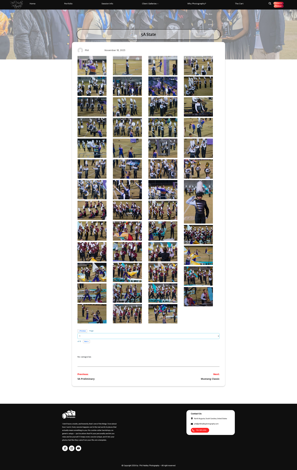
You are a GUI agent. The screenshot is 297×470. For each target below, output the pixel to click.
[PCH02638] (127, 189)
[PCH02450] (92, 65)
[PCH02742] (198, 275)
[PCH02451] (127, 65)
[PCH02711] (162, 251)
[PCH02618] (92, 168)
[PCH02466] (92, 86)
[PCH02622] (127, 168)
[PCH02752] (162, 292)
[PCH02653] (127, 210)
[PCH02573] (92, 148)
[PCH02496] (198, 86)
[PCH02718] (127, 272)
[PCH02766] (162, 313)
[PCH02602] (162, 148)
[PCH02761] (127, 313)
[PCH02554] (127, 127)
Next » (86, 341)
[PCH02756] (198, 296)
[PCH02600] (127, 148)
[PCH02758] (92, 313)
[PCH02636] (92, 189)
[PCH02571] (198, 127)
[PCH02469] (127, 86)
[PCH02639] (162, 189)
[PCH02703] (127, 251)
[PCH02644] (198, 201)
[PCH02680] (162, 230)
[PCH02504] (92, 106)
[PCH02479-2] (162, 86)
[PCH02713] (198, 255)
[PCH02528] (198, 106)
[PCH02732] (162, 272)
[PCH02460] (198, 65)
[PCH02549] (92, 127)
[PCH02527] (162, 106)
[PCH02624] (162, 168)
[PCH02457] (162, 65)
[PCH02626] (198, 168)
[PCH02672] (127, 230)
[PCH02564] (162, 127)
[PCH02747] (92, 292)
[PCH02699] (92, 251)
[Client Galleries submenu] (157, 3)
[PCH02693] (198, 234)
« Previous (82, 331)
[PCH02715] (92, 272)
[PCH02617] (198, 148)
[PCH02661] (92, 230)
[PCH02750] (127, 292)
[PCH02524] (127, 106)
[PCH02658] (162, 210)
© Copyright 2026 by (130, 465)
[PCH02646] (92, 210)
